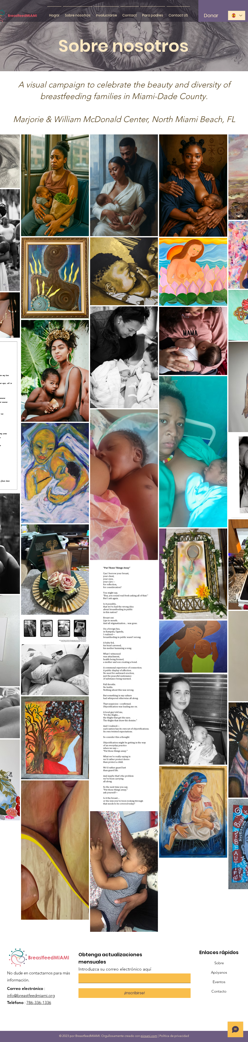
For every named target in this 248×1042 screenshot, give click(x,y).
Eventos (219, 982)
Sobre (219, 963)
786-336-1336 (38, 1002)
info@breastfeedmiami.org (31, 995)
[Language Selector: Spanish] (236, 15)
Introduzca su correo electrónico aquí (114, 969)
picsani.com (149, 1036)
